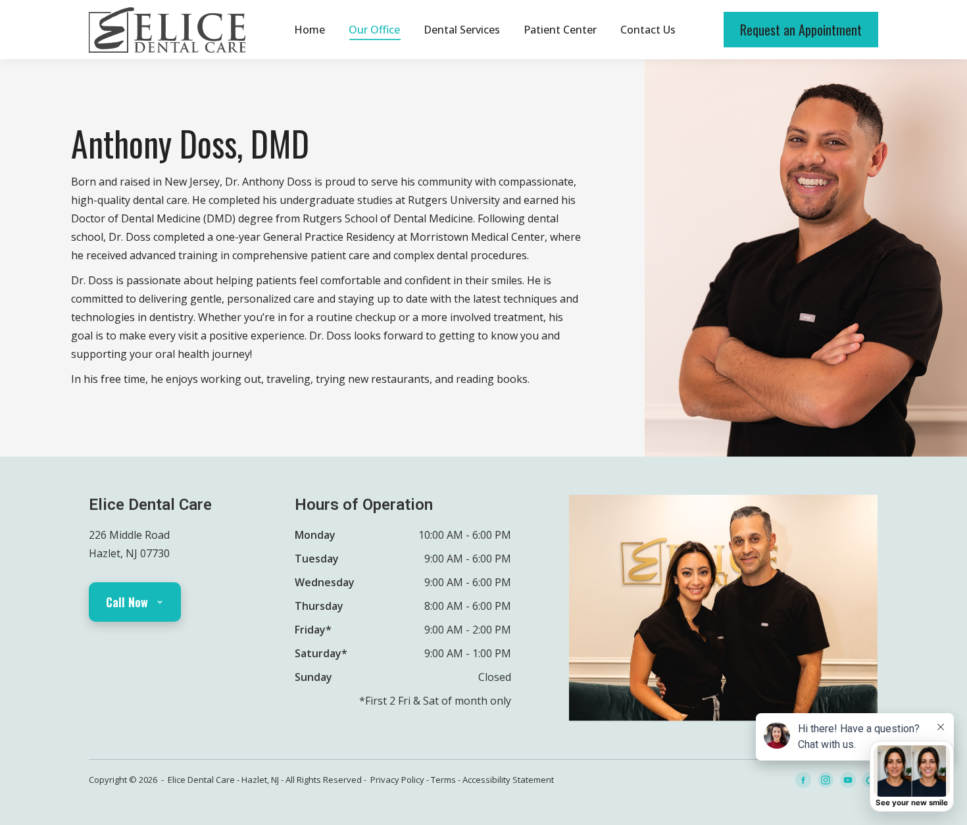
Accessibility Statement (508, 780)
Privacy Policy (397, 780)
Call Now (127, 602)
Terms (443, 780)
